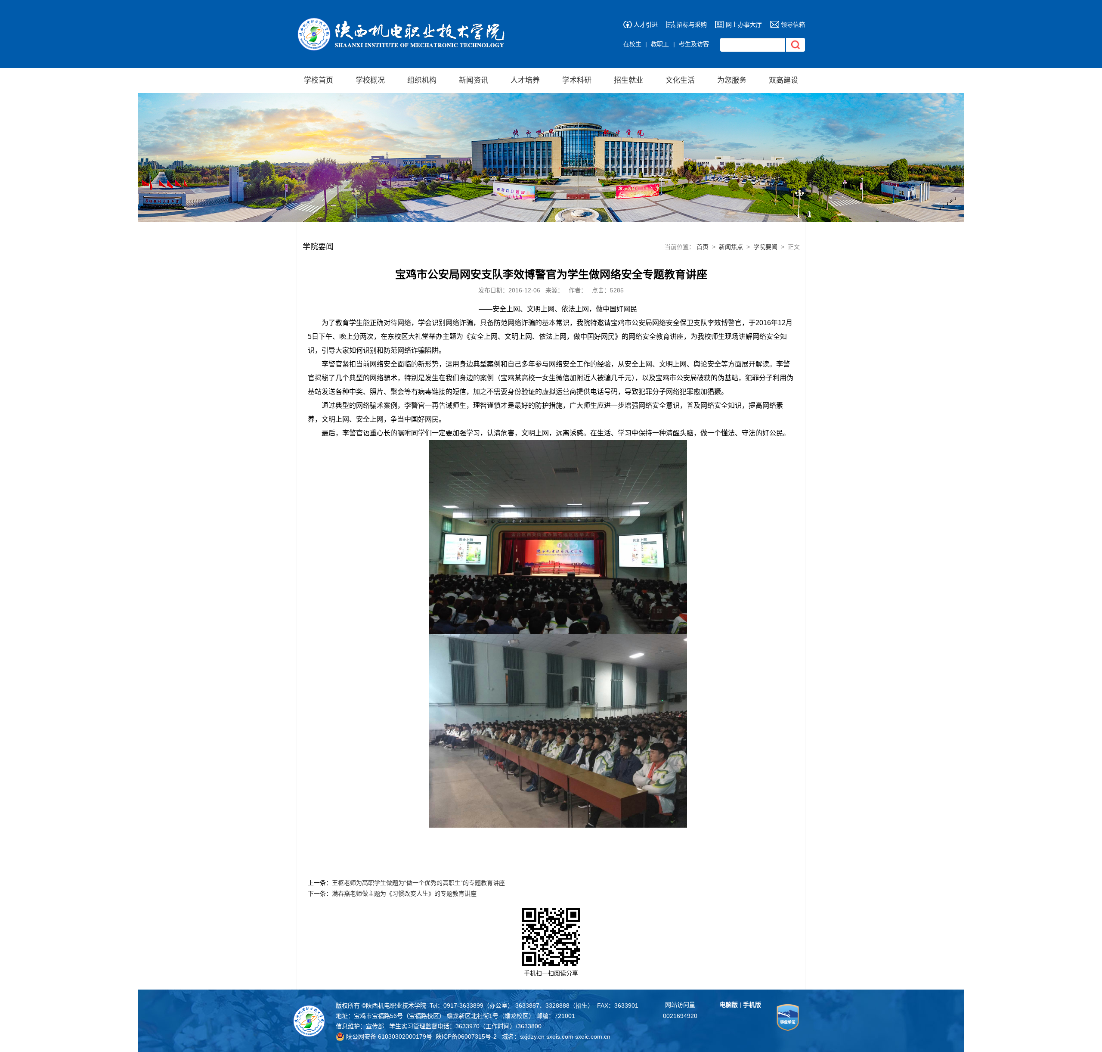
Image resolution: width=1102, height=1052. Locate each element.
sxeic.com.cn (592, 1036)
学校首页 (318, 80)
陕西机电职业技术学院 (396, 1005)
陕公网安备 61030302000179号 (388, 1036)
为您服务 (731, 80)
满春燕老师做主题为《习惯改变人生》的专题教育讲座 (404, 893)
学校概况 (370, 80)
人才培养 (525, 80)
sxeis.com (559, 1036)
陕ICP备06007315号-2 (466, 1036)
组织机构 (421, 80)
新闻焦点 (731, 246)
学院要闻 (765, 246)
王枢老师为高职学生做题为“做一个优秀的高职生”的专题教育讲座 (418, 882)
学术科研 (576, 80)
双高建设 (783, 80)
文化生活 (680, 80)
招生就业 (628, 80)
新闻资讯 (473, 80)
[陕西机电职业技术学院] (403, 21)
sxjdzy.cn (532, 1036)
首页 (702, 246)
